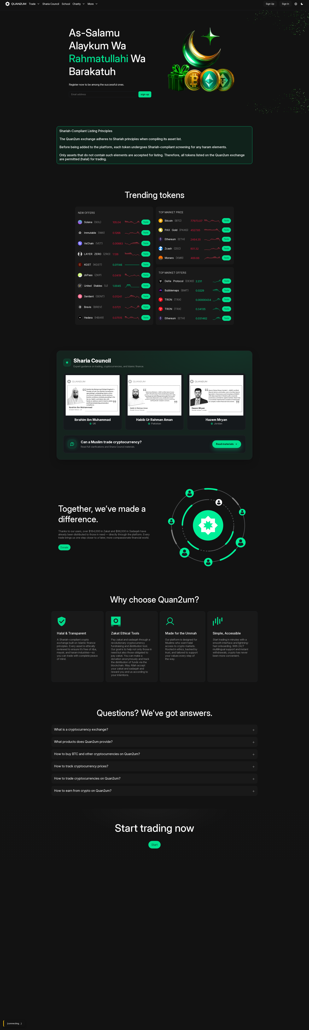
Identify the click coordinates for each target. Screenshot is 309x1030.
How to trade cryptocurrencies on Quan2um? (87, 778)
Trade (145, 222)
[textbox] (103, 94)
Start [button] (154, 844)
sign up (145, 94)
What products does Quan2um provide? (83, 742)
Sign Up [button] (270, 3)
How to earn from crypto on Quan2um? (83, 791)
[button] (302, 4)
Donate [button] (64, 547)
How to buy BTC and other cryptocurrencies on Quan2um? (97, 754)
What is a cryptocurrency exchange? (81, 729)
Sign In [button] (285, 3)
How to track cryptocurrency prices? (81, 766)
